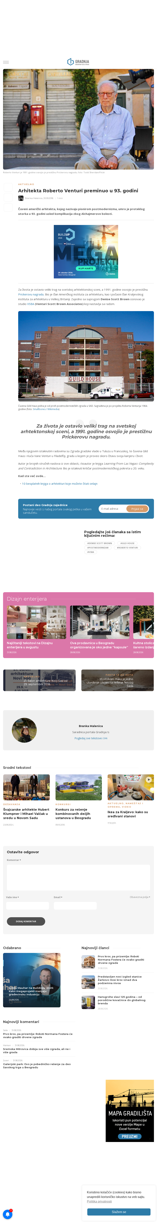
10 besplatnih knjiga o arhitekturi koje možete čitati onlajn (59, 483)
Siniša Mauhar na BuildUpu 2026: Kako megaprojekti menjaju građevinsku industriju (31, 991)
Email (58, 897)
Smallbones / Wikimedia (46, 409)
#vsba (90, 552)
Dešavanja (11, 804)
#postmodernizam (97, 547)
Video (126, 807)
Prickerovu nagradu (31, 294)
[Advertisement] (50, 557)
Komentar (14, 860)
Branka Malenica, (34, 198)
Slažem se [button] (119, 1212)
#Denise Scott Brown (99, 543)
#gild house (127, 543)
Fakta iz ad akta (119, 675)
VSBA (30, 304)
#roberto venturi (127, 547)
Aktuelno (26, 184)
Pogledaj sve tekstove (90, 738)
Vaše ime (12, 897)
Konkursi (63, 804)
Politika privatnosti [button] (99, 1201)
